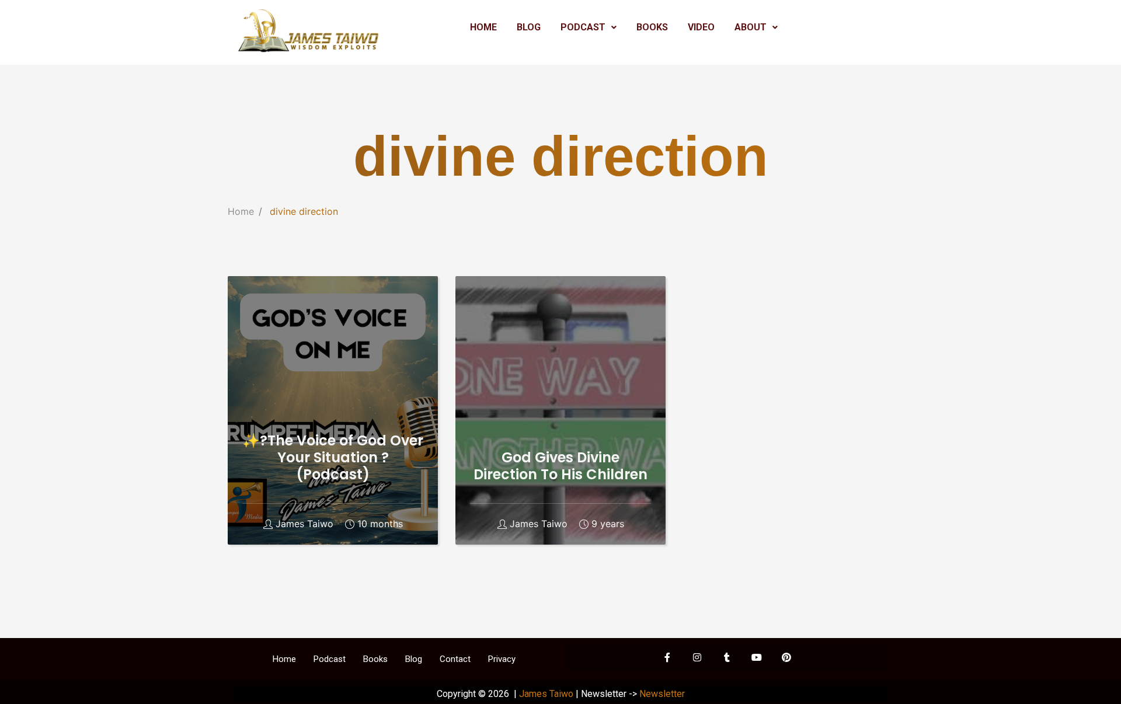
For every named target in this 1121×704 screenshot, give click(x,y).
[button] (588, 27)
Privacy (502, 659)
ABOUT (750, 27)
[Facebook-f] (667, 657)
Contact (455, 659)
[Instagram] (697, 657)
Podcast (330, 659)
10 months (380, 523)
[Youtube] (756, 657)
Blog (413, 659)
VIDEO (701, 27)
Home (241, 211)
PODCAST (582, 27)
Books (375, 659)
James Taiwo (304, 523)
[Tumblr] (726, 657)
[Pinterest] (786, 657)
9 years (607, 523)
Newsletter (662, 693)
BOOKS (652, 27)
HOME (483, 27)
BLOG (529, 27)
